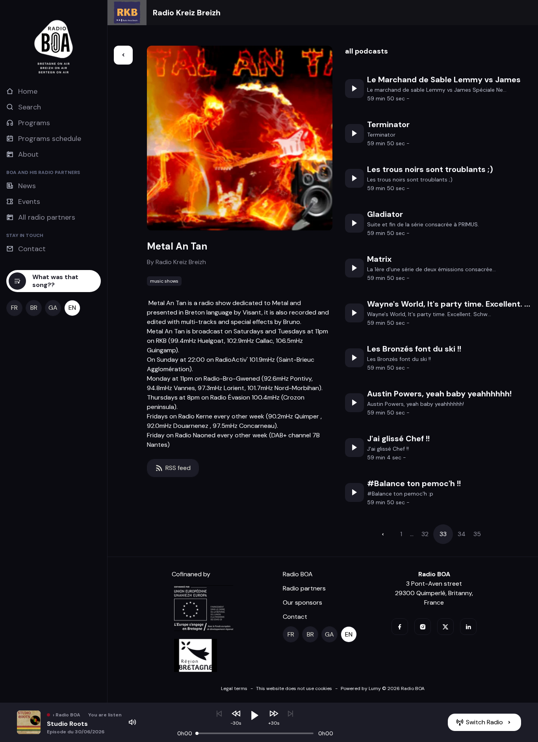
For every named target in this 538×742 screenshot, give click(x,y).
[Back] (123, 55)
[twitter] (445, 626)
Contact (295, 616)
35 (477, 534)
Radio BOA (298, 574)
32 (425, 534)
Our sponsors (302, 602)
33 (443, 534)
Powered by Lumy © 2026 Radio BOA (383, 688)
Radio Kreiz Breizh (187, 12)
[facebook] (399, 626)
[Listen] (354, 88)
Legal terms (234, 688)
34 (462, 534)
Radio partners (304, 588)
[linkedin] (468, 626)
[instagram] (422, 626)
